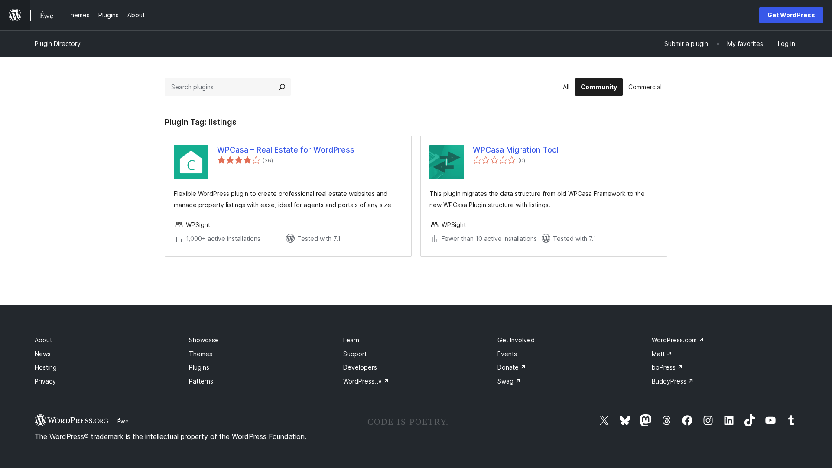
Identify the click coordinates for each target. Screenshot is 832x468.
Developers (360, 367)
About (43, 340)
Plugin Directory (58, 43)
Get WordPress (791, 15)
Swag (509, 381)
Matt (662, 354)
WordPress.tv (366, 381)
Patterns (201, 381)
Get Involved (516, 340)
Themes (200, 354)
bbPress (667, 367)
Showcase (204, 340)
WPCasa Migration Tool (516, 149)
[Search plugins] (282, 87)
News (43, 354)
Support (355, 354)
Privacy (45, 381)
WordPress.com (678, 340)
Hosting (46, 367)
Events (507, 354)
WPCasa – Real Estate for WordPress (285, 149)
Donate (511, 367)
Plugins (199, 367)
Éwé (123, 421)
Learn (351, 340)
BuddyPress (673, 381)
